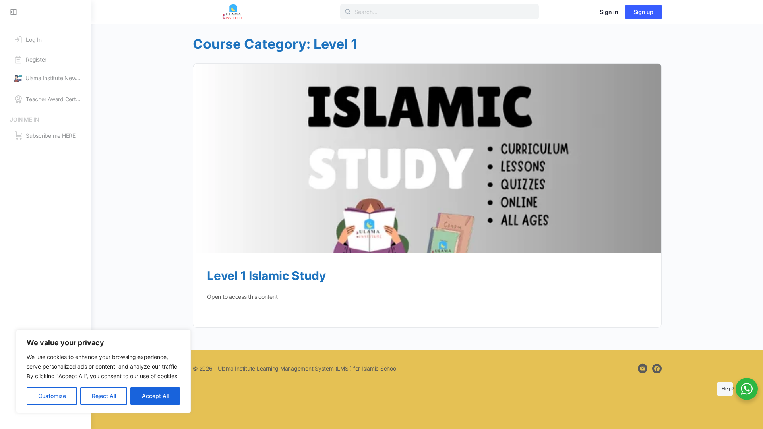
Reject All (104, 395)
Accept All (155, 395)
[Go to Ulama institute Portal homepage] (232, 11)
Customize (52, 395)
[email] (642, 368)
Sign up (643, 11)
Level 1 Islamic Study (266, 276)
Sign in (609, 11)
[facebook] (657, 368)
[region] (103, 371)
